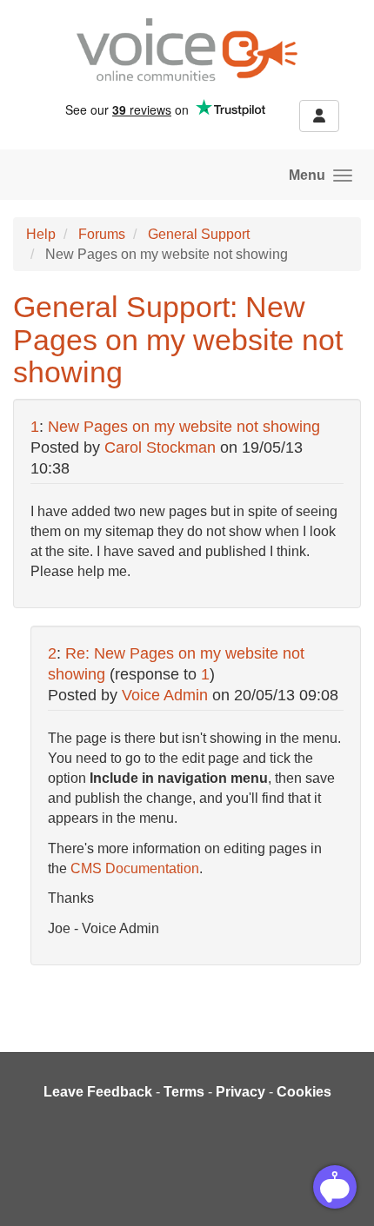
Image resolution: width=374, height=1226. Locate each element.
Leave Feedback (97, 1091)
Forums (101, 234)
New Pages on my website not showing (184, 426)
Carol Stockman (160, 447)
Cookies (304, 1091)
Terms (184, 1091)
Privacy (240, 1091)
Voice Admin (165, 695)
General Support (199, 234)
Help (41, 234)
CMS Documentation (134, 868)
